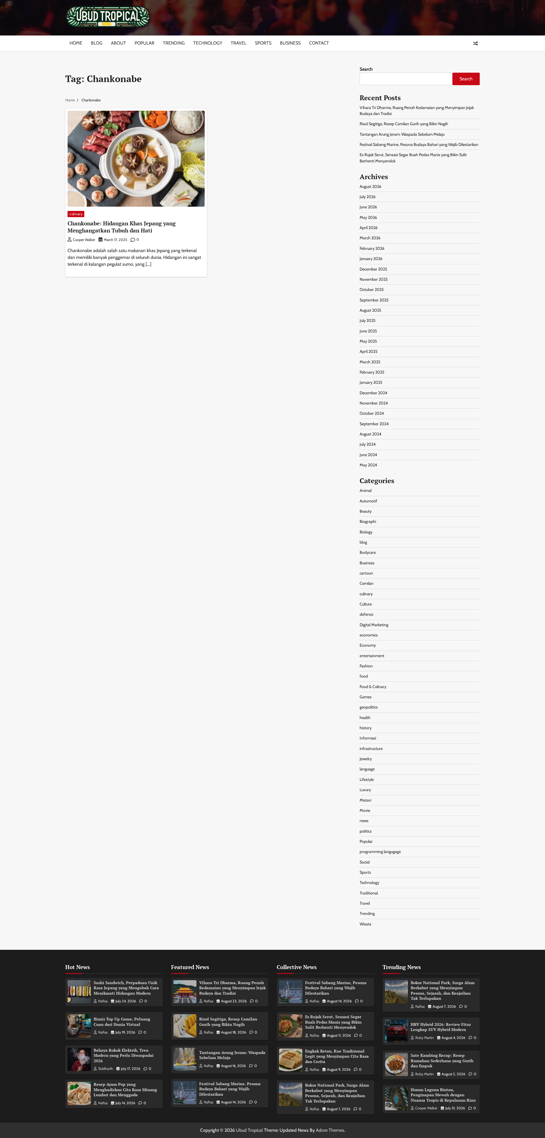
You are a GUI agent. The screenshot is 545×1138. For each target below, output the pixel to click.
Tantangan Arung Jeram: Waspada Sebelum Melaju (402, 134)
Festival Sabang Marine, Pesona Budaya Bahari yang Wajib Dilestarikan (419, 144)
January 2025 (371, 382)
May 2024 (368, 465)
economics (369, 635)
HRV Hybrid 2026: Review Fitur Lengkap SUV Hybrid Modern (441, 1027)
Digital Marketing (374, 624)
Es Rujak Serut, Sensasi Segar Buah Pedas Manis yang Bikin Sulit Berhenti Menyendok (333, 1022)
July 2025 (368, 320)
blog (363, 542)
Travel (238, 43)
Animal (366, 490)
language (367, 769)
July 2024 (368, 444)
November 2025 (374, 279)
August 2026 (370, 186)
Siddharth (105, 1068)
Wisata (365, 924)
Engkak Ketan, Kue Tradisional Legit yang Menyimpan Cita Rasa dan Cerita (337, 1056)
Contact (319, 43)
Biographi (368, 521)
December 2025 (373, 269)
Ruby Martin (424, 1038)
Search (366, 69)
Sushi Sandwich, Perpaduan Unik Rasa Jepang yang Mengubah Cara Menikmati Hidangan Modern (126, 988)
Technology (207, 43)
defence (366, 614)
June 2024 (368, 454)
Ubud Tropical (249, 1130)
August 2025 (370, 310)
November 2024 (374, 403)
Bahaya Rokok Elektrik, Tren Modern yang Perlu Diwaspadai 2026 (124, 1055)
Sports (263, 43)
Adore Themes (330, 1130)
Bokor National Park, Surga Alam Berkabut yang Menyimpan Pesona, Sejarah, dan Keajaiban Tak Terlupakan (337, 1093)
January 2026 (371, 258)
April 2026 (369, 227)
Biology (366, 532)
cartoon (366, 573)
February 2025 (372, 372)
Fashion (366, 665)
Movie (365, 810)
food (364, 676)
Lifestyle (367, 779)
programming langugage (380, 851)
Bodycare (368, 552)
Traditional (369, 893)
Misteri (365, 800)
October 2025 (372, 289)
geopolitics (369, 707)
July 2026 (368, 196)
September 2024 (374, 423)
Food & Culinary (373, 686)
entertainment (372, 655)
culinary (76, 214)
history (366, 727)
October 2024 (372, 413)
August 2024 (370, 434)
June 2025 (368, 331)
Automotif (368, 501)
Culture (366, 604)
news (364, 820)
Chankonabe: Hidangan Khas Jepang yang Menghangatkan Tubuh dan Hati (122, 227)
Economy (368, 645)
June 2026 (368, 206)
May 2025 (368, 341)
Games (366, 696)
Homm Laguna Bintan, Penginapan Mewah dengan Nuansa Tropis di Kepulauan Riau (443, 1095)
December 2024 (373, 392)
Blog (96, 43)
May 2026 (368, 217)
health (365, 717)
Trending (174, 43)
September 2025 (374, 300)
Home (76, 43)
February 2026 (372, 248)
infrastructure (371, 748)
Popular (144, 43)
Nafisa (103, 1001)
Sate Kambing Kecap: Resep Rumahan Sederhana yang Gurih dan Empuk (442, 1060)
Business (290, 43)
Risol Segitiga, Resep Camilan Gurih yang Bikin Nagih (404, 123)
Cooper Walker (84, 240)
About (118, 43)
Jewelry (366, 758)
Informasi (368, 738)
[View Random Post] (475, 43)
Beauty (366, 511)
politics (366, 831)
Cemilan (367, 583)
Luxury (365, 789)
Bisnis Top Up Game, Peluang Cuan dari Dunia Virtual (122, 1021)
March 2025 (370, 361)
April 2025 (369, 351)
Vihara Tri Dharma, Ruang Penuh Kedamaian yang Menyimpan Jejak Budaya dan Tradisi (232, 988)
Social (365, 862)
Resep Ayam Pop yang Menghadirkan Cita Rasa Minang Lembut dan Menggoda (125, 1089)
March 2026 (370, 237)
